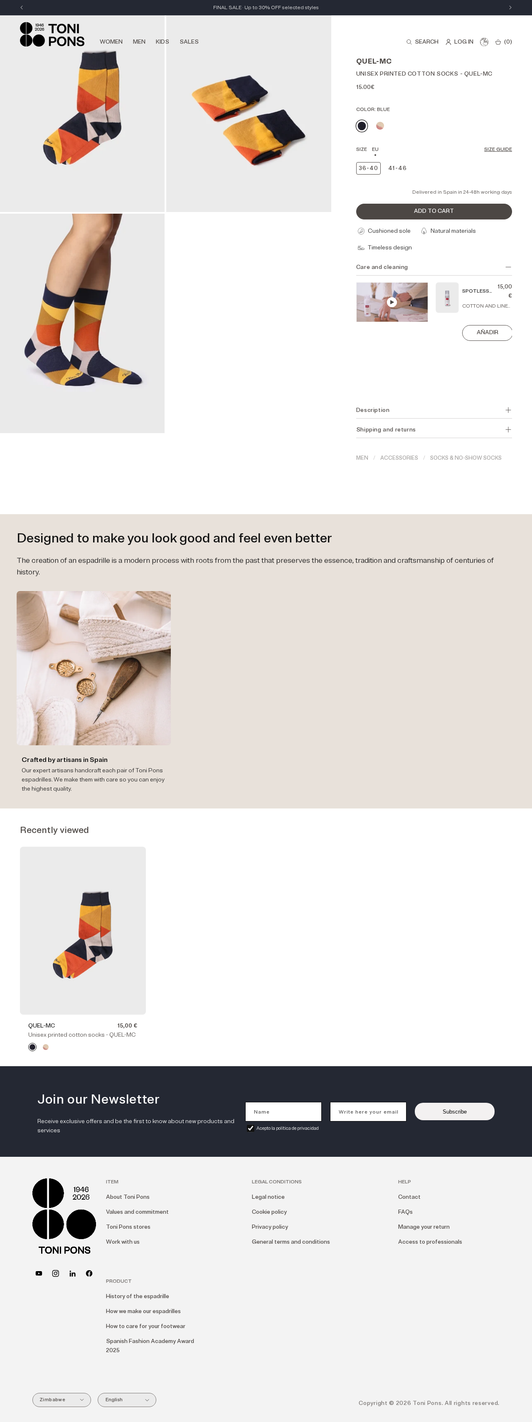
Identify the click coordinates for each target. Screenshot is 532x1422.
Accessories (399, 458)
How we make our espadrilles (143, 1311)
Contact (409, 1196)
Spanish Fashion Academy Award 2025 (150, 1346)
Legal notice (268, 1196)
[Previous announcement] (21, 7)
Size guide (498, 149)
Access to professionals (430, 1241)
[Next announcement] (510, 7)
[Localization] (484, 42)
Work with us (123, 1241)
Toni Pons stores (128, 1226)
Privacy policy (270, 1226)
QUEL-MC (41, 1025)
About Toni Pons (128, 1196)
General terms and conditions (291, 1241)
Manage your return (424, 1226)
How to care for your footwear (145, 1326)
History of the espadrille (137, 1296)
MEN (362, 458)
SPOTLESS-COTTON (476, 292)
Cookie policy (269, 1211)
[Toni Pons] (52, 34)
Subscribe (455, 1112)
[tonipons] (72, 1273)
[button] (422, 42)
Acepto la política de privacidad (287, 1128)
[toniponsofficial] (89, 1273)
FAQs (405, 1211)
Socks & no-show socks (466, 458)
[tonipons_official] (55, 1273)
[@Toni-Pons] (38, 1273)
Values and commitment (137, 1211)
